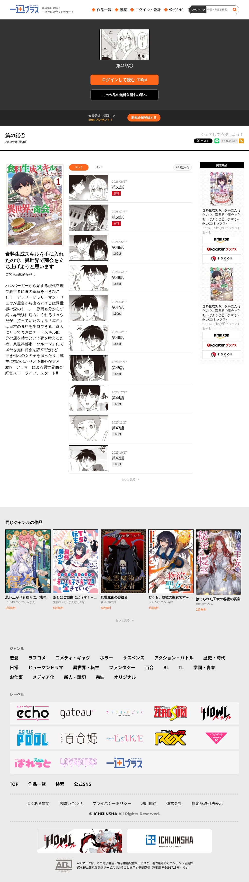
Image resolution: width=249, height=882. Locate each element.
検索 (59, 784)
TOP (14, 784)
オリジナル (125, 677)
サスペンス (133, 657)
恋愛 (14, 657)
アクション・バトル (174, 657)
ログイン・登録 (148, 9)
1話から (184, 167)
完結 (100, 677)
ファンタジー (122, 667)
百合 (149, 667)
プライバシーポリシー (111, 803)
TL (181, 667)
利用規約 (149, 803)
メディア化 (43, 677)
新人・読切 (75, 677)
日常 (14, 667)
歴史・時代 (214, 657)
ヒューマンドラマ (45, 667)
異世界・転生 (86, 667)
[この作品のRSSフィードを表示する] (241, 140)
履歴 (123, 9)
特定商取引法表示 (207, 803)
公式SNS (176, 9)
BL (166, 667)
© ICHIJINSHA (103, 814)
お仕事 (16, 677)
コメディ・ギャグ (72, 657)
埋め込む (231, 140)
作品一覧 (104, 9)
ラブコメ (37, 657)
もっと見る (128, 479)
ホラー (106, 657)
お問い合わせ (71, 803)
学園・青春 (204, 667)
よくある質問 (38, 803)
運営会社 (174, 803)
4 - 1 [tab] (99, 167)
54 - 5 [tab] (78, 167)
